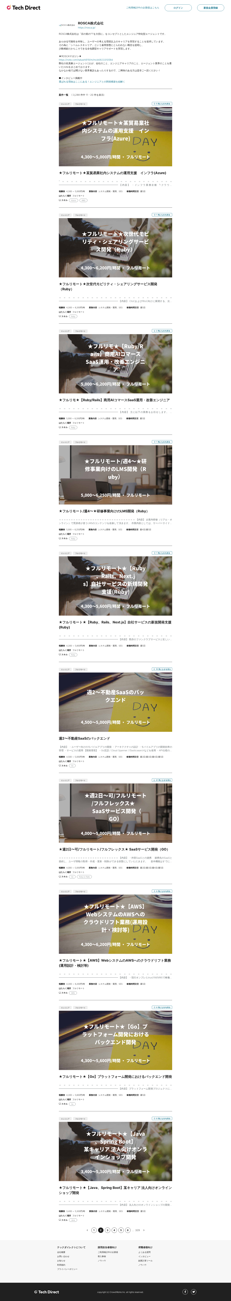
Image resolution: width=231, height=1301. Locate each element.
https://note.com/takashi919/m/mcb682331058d (86, 59)
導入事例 (102, 1256)
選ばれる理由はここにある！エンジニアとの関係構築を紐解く (92, 81)
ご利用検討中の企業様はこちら (142, 7)
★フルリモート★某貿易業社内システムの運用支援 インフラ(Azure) (112, 173)
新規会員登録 (211, 7)
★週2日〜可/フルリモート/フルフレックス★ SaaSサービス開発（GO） (114, 849)
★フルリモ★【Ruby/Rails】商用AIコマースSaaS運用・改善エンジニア (114, 400)
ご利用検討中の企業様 (108, 1252)
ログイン (178, 7)
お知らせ (61, 1260)
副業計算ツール (145, 1260)
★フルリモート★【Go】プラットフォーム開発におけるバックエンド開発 (115, 1077)
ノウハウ (102, 1260)
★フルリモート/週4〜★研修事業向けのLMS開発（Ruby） (104, 511)
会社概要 (61, 1252)
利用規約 (61, 1265)
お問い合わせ (63, 1256)
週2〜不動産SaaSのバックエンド (84, 738)
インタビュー (144, 1256)
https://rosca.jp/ (86, 27)
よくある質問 (144, 1252)
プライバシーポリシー (67, 1269)
